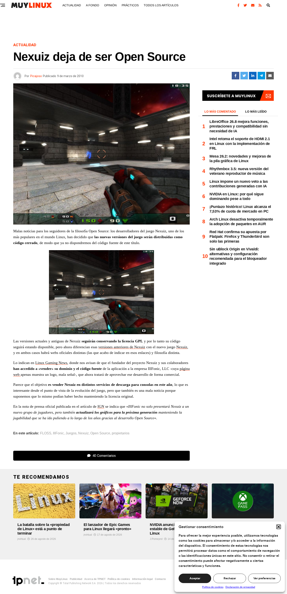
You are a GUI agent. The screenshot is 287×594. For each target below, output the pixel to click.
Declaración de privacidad (240, 587)
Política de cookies (212, 587)
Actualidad (71, 5)
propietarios (120, 433)
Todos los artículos (161, 5)
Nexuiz (181, 347)
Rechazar (230, 578)
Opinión (110, 5)
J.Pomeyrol (156, 538)
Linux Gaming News (51, 363)
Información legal (142, 579)
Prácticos (130, 5)
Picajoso (36, 76)
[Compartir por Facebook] (235, 75)
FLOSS (45, 433)
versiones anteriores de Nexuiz (121, 347)
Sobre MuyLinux (58, 579)
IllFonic (58, 433)
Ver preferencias (264, 578)
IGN (100, 406)
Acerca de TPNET (94, 579)
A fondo (92, 5)
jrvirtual (21, 538)
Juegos (71, 433)
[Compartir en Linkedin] (253, 75)
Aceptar (195, 578)
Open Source (100, 433)
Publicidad (76, 579)
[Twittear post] (244, 75)
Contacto (160, 579)
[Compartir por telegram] (261, 75)
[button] (278, 527)
